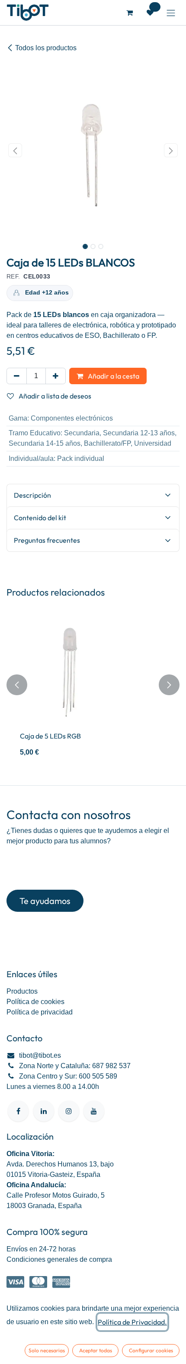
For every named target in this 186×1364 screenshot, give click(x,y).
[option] (93, 685)
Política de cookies (35, 1001)
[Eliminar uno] (16, 376)
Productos (22, 991)
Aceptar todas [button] (95, 1350)
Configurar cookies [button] (151, 1350)
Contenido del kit (40, 517)
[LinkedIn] (43, 1111)
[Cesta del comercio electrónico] (129, 12)
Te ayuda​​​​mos (45, 900)
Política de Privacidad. (132, 1322)
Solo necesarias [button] (47, 1350)
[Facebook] (18, 1111)
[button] (15, 150)
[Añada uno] (55, 376)
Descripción (32, 495)
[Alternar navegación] (171, 12)
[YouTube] (93, 1111)
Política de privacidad (39, 1012)
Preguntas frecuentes (47, 540)
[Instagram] (68, 1111)
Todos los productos (46, 48)
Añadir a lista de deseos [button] (54, 396)
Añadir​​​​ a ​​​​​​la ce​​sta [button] (113, 376)
